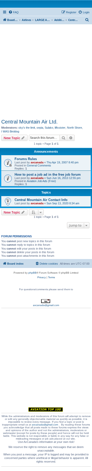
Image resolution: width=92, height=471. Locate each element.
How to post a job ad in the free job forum (48, 174)
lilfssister (60, 127)
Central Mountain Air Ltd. (29, 122)
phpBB (32, 272)
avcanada (37, 162)
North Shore (74, 127)
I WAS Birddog (10, 131)
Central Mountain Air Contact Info (41, 200)
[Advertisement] (46, 70)
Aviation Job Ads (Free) (41, 181)
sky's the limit (26, 127)
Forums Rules (26, 159)
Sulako (49, 127)
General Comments (39, 165)
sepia (40, 127)
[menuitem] (13, 12)
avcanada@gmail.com (46, 305)
